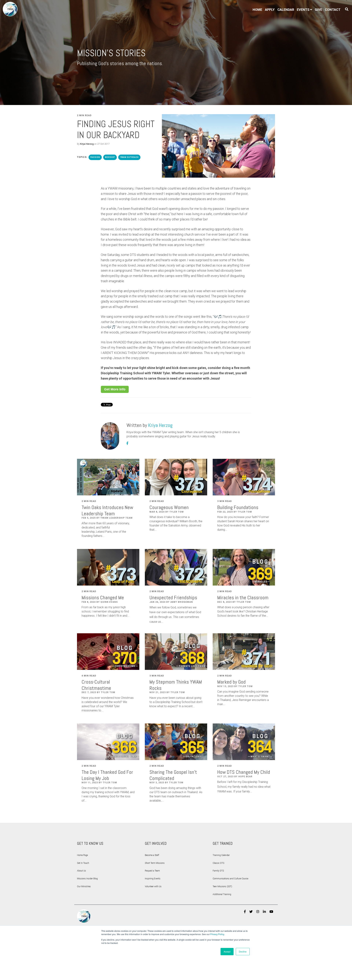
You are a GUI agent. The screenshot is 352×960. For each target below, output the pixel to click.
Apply (270, 10)
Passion (95, 157)
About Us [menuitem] (81, 870)
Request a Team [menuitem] (152, 870)
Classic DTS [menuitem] (218, 863)
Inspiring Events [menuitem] (152, 878)
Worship (110, 157)
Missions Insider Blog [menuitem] (87, 878)
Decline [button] (243, 951)
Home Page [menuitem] (82, 855)
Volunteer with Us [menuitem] (153, 886)
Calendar (285, 10)
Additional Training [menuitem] (222, 894)
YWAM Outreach (129, 157)
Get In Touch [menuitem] (83, 863)
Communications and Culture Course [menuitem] (230, 878)
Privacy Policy (217, 934)
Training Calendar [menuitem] (221, 855)
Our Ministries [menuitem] (84, 886)
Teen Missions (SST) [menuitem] (222, 886)
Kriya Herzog (87, 143)
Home (257, 10)
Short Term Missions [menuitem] (155, 863)
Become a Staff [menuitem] (152, 855)
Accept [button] (227, 951)
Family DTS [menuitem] (218, 870)
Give (318, 10)
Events (303, 10)
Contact (332, 10)
